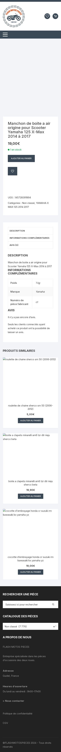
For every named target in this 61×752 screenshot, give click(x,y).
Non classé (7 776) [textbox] (30, 626)
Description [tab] (17, 230)
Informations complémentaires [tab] (29, 238)
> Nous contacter (14, 700)
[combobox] (30, 626)
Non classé (28, 203)
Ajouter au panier (21, 158)
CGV (5, 723)
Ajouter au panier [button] (30, 420)
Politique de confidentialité (17, 713)
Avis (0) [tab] (14, 245)
